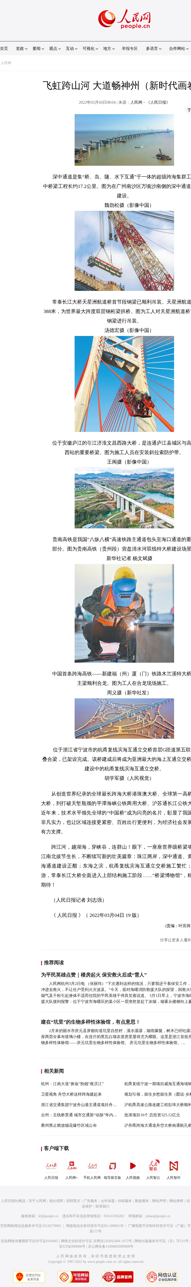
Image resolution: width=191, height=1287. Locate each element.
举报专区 (130, 48)
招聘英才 (73, 1201)
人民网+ (71, 1178)
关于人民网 (37, 1201)
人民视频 (133, 1178)
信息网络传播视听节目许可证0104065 (29, 1241)
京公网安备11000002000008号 (110, 1246)
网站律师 (176, 1201)
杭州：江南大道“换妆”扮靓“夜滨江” (72, 1084)
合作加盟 (108, 1201)
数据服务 (142, 1201)
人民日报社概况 (13, 1201)
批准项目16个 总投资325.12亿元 (152, 1115)
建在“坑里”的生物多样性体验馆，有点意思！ (91, 1022)
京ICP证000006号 (72, 1246)
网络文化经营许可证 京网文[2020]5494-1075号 (96, 1241)
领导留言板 (112, 1178)
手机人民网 (92, 1178)
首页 (4, 48)
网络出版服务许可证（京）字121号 (162, 1241)
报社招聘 (56, 1201)
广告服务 (90, 1201)
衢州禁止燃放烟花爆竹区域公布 (69, 1125)
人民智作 (174, 1178)
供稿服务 (125, 1201)
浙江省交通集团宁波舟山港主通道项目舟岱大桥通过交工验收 (94, 1105)
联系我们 (102, 1206)
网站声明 (159, 1201)
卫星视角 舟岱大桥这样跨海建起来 (71, 1094)
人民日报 (51, 1178)
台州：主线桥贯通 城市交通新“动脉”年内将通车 (83, 1115)
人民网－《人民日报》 (150, 102)
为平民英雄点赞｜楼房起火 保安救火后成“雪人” (94, 974)
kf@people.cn (48, 1216)
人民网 (6, 63)
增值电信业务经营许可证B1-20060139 (94, 1226)
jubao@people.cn (158, 1216)
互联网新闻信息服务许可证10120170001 (30, 1226)
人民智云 (153, 1178)
